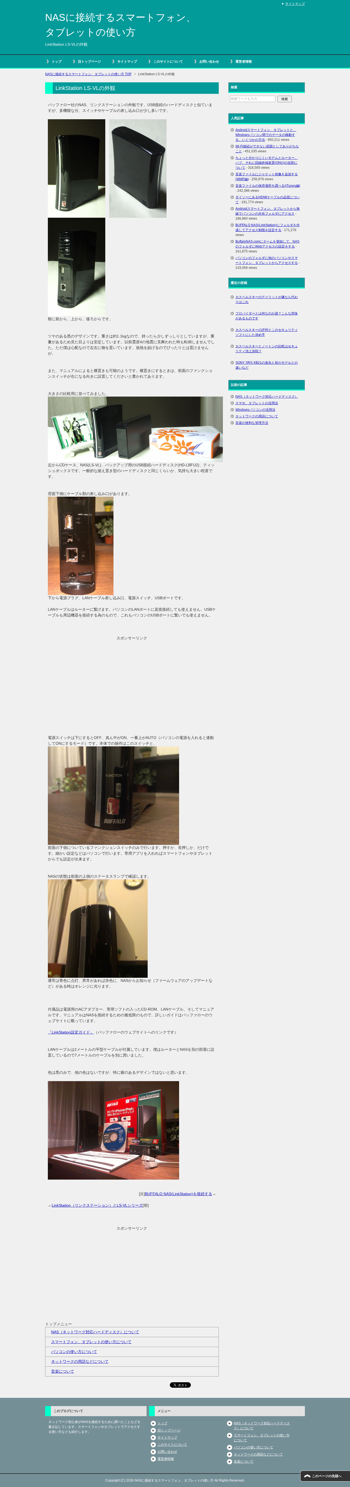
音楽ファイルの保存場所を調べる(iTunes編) (267, 186)
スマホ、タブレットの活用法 (256, 403)
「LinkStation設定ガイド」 (71, 1032)
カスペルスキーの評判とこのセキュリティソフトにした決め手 (266, 332)
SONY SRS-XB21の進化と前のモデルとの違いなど (266, 365)
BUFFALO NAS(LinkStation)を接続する (178, 1194)
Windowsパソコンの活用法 (255, 410)
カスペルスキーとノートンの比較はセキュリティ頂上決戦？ (266, 348)
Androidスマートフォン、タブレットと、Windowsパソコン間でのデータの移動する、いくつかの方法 (265, 135)
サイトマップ (127, 61)
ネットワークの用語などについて (80, 1361)
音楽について (62, 1371)
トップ (57, 61)
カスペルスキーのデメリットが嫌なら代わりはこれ (266, 299)
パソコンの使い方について (74, 1351)
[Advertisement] (132, 679)
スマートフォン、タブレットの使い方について (91, 1342)
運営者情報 (243, 61)
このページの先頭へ (327, 1476)
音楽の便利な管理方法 (251, 423)
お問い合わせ (209, 61)
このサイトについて (168, 61)
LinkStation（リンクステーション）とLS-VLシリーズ (97, 1205)
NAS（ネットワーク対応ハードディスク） (266, 396)
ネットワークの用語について (256, 416)
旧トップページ (89, 61)
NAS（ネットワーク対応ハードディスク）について (95, 1332)
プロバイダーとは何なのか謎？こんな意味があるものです (266, 316)
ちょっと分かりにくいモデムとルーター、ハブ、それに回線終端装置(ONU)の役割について (266, 163)
